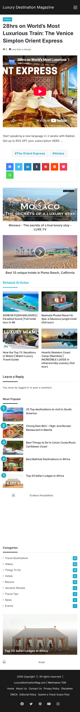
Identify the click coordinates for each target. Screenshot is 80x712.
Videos (7, 19)
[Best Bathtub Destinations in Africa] (13, 464)
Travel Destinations (16, 558)
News (8, 599)
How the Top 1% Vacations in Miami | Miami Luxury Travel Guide (19, 356)
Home (10, 688)
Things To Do (13, 570)
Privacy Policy (51, 688)
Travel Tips (11, 593)
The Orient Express (31, 153)
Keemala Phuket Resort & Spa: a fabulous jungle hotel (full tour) (59, 319)
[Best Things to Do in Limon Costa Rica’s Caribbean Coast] (13, 448)
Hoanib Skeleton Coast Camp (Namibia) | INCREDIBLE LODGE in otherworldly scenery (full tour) (58, 359)
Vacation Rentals (15, 587)
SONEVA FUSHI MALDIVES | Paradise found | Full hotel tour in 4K (20, 319)
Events (9, 605)
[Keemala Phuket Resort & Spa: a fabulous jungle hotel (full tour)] (59, 301)
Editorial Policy (28, 694)
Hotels (9, 575)
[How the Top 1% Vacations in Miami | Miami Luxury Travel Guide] (21, 339)
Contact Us (35, 688)
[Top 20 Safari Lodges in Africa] (13, 481)
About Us (21, 688)
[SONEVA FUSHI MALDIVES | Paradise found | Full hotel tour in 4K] (21, 301)
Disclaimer (67, 688)
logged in (23, 387)
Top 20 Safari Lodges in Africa (45, 475)
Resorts (9, 581)
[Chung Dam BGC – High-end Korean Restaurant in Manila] (13, 431)
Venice (59, 153)
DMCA (14, 694)
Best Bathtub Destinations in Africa (48, 459)
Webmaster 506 (57, 682)
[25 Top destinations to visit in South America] (13, 414)
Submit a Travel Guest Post (54, 694)
